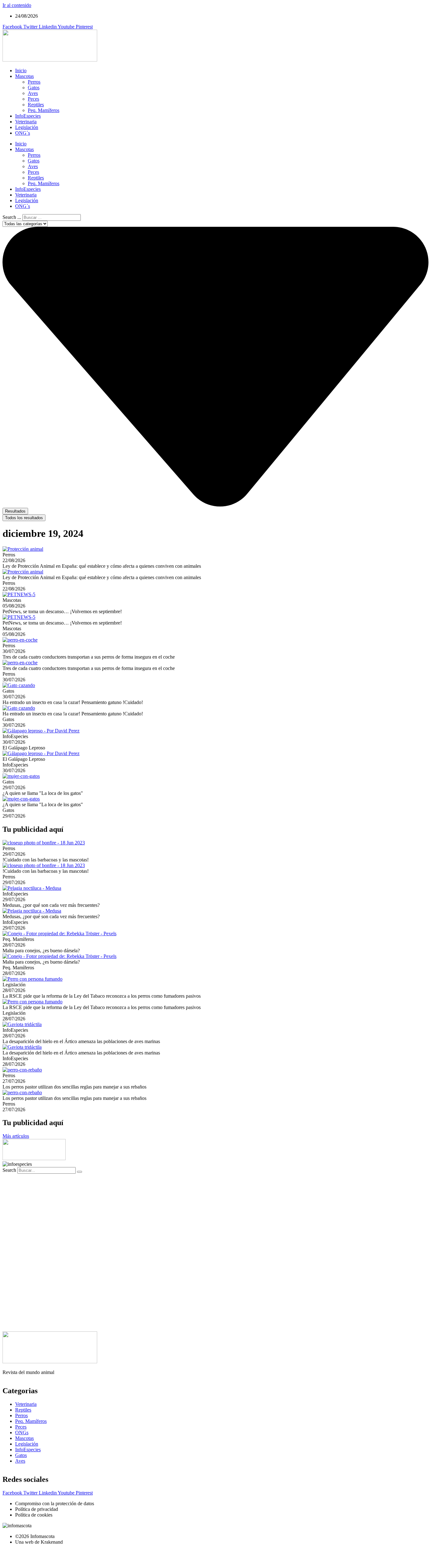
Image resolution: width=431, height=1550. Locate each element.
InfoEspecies (28, 116)
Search (9, 1170)
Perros (34, 82)
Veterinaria (26, 121)
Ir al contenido (17, 5)
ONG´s (22, 133)
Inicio (21, 70)
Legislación (26, 127)
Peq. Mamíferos (43, 110)
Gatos (33, 87)
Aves (33, 93)
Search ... (12, 217)
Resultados (15, 511)
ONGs (21, 1432)
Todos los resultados (24, 517)
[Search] (79, 1172)
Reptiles (36, 104)
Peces (33, 99)
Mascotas (24, 76)
